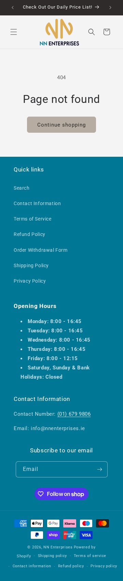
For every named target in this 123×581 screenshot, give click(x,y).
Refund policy (71, 566)
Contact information (32, 566)
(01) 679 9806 (74, 414)
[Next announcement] (110, 7)
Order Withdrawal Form (41, 250)
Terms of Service (33, 219)
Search (22, 188)
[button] (13, 31)
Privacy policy (104, 566)
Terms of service (90, 556)
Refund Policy (29, 234)
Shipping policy (52, 556)
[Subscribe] (99, 469)
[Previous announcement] (12, 7)
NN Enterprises (58, 547)
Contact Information (37, 203)
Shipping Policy (31, 265)
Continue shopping (61, 125)
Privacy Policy (30, 281)
